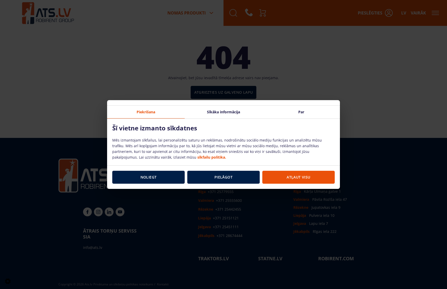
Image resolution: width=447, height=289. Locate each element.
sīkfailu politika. (211, 157)
